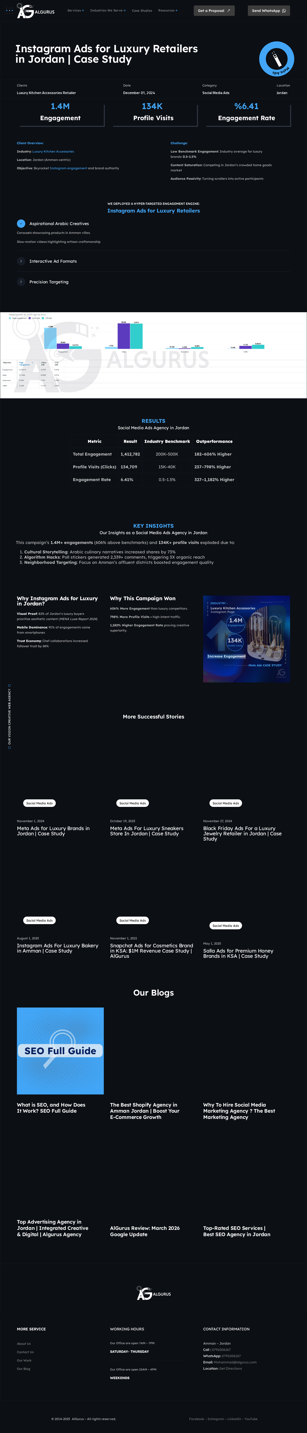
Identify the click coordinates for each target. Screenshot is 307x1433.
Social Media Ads (216, 93)
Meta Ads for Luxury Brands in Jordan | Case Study (53, 831)
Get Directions (230, 1368)
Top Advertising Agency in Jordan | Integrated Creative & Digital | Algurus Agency (52, 1228)
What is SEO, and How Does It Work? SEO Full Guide (51, 1108)
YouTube (251, 1419)
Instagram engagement (68, 168)
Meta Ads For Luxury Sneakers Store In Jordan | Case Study (146, 831)
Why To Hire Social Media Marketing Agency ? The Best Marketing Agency (239, 1111)
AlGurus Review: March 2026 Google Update (145, 1231)
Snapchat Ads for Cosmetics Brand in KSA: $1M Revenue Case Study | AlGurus (151, 950)
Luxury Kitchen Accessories (53, 151)
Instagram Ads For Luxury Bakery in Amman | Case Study (57, 948)
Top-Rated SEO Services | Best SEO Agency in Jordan (236, 1231)
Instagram (216, 1419)
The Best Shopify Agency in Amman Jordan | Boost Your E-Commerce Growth (145, 1111)
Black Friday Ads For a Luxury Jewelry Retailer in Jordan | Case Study (242, 833)
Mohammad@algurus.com (235, 1362)
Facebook (196, 1419)
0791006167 (221, 1350)
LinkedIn (234, 1419)
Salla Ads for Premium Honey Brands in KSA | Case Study (238, 953)
